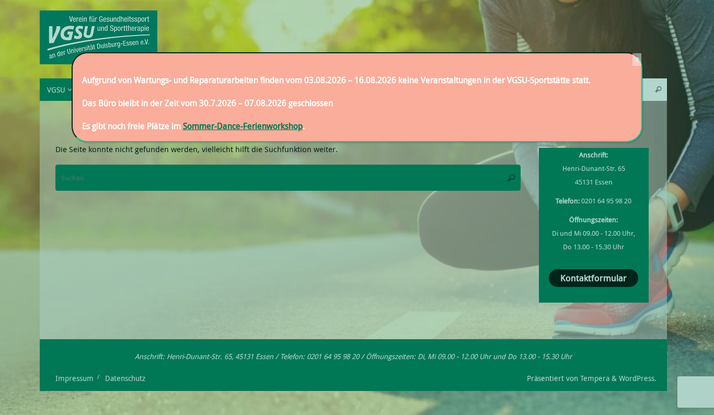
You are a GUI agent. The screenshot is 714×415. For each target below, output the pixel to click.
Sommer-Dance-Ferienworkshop (243, 126)
